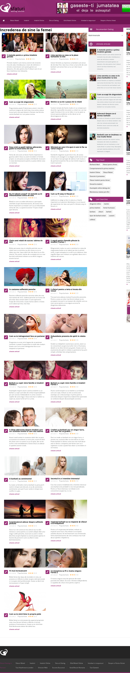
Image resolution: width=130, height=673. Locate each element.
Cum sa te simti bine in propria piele (25, 614)
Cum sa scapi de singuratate (21, 102)
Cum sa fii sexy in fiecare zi (62, 194)
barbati (108, 212)
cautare (111, 216)
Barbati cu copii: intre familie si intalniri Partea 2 (26, 384)
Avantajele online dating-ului (100, 188)
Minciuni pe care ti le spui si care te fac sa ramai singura (69, 148)
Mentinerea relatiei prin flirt (99, 192)
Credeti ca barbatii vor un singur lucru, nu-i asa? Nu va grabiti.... (67, 430)
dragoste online (95, 204)
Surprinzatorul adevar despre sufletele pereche (26, 523)
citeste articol (12, 74)
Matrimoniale (94, 35)
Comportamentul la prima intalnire (102, 168)
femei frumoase (109, 208)
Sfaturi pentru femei (110, 164)
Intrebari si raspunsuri (88, 20)
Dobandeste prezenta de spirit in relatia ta (68, 337)
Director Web (42, 668)
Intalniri (26, 20)
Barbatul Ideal (95, 164)
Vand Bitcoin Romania (77, 668)
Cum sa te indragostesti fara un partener (27, 336)
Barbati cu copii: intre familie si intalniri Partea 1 (68, 384)
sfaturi (101, 212)
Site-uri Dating (54, 20)
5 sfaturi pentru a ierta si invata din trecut (66, 290)
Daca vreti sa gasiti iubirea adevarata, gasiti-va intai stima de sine (25, 148)
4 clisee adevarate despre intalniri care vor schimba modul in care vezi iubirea (26, 430)
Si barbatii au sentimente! (20, 478)
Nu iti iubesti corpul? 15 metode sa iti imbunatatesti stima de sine (25, 195)
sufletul (92, 219)
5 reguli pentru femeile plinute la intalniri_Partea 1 (65, 241)
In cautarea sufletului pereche (22, 289)
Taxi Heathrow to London (24, 668)
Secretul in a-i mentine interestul (65, 478)
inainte (106, 204)
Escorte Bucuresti (58, 668)
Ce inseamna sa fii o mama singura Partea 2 (66, 572)
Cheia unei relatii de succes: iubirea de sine (26, 241)
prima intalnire (95, 208)
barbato (92, 212)
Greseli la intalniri (96, 184)
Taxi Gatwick (94, 668)
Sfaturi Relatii (14, 20)
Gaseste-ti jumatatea (97, 176)
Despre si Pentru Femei (108, 20)
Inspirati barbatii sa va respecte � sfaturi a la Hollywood (69, 523)
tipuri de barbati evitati (98, 216)
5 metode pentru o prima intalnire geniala (22, 56)
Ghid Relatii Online (70, 20)
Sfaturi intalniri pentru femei (100, 180)
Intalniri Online (39, 20)
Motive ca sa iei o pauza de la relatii (66, 102)
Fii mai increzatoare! (18, 571)
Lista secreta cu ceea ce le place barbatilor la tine (64, 56)
